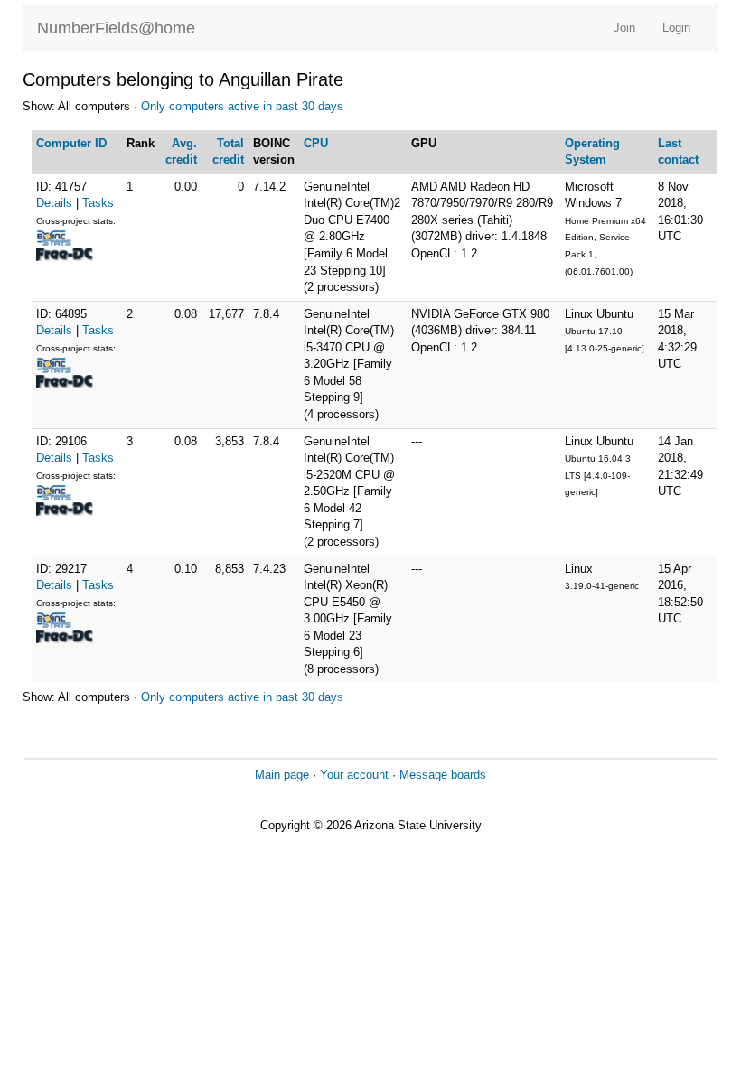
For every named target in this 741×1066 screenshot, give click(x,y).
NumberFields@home (116, 28)
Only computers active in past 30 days (242, 106)
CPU (316, 143)
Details (54, 203)
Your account (354, 774)
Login (676, 27)
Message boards (442, 774)
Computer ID (71, 143)
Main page (282, 774)
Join (624, 27)
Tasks (98, 203)
